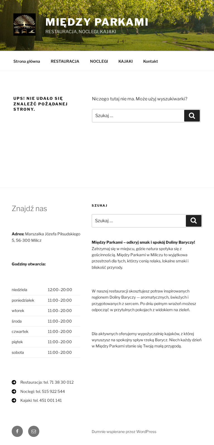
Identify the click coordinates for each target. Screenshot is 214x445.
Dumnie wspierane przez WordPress (124, 431)
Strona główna (26, 61)
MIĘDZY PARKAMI (97, 22)
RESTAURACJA (65, 61)
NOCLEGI (99, 61)
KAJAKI (125, 61)
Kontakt (150, 61)
